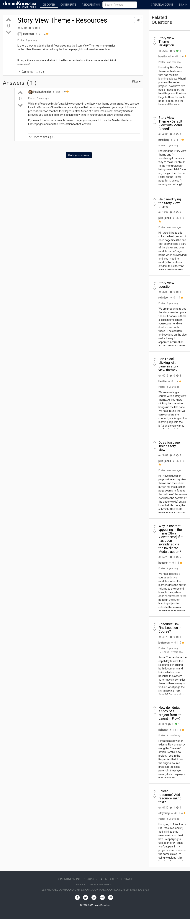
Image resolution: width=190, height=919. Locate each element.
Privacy (80, 884)
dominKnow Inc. (70, 879)
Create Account (162, 4)
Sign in (183, 4)
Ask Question (91, 4)
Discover (49, 4)
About (111, 879)
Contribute (68, 4)
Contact (125, 879)
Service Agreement (100, 884)
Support (93, 879)
